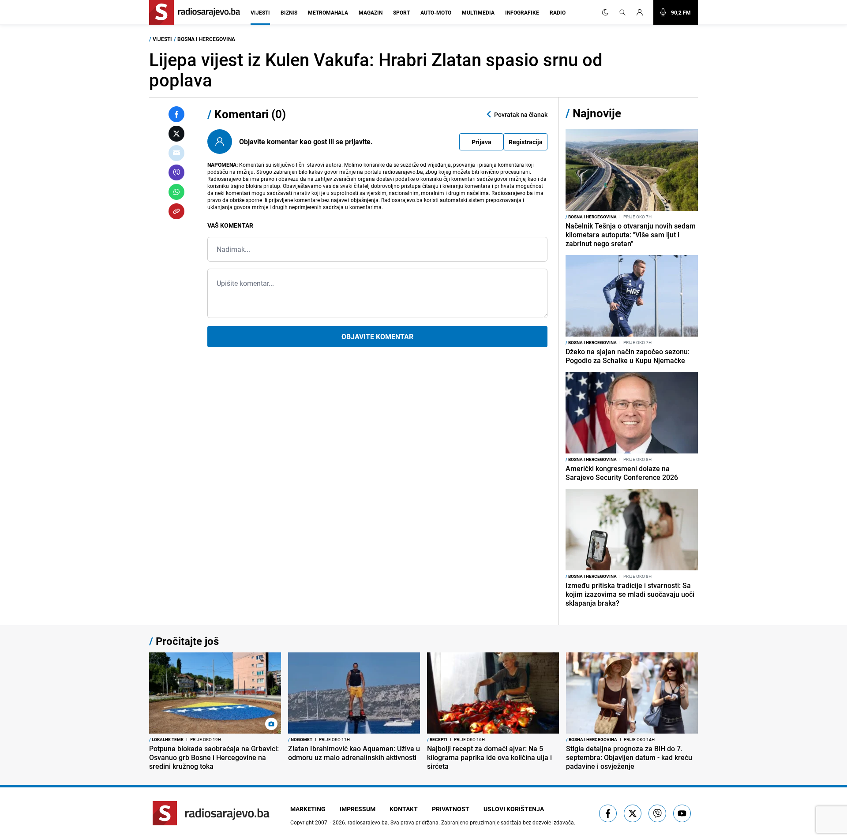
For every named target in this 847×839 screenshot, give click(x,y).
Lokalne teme (166, 739)
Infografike (522, 12)
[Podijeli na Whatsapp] (176, 192)
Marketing (308, 809)
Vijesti (260, 12)
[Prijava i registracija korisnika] (642, 12)
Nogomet (300, 739)
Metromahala (328, 12)
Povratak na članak (520, 114)
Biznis (289, 12)
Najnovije (597, 113)
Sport (401, 12)
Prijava (481, 142)
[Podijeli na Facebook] (176, 114)
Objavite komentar (377, 336)
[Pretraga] (622, 12)
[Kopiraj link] (176, 211)
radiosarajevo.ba (368, 822)
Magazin (370, 12)
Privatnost (450, 809)
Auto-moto (435, 12)
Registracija (526, 142)
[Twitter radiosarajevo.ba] (632, 813)
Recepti (437, 739)
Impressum (357, 809)
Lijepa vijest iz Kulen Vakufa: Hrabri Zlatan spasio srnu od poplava (376, 70)
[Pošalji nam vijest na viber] (657, 813)
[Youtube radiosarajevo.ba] (682, 813)
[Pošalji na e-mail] (176, 153)
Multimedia (478, 12)
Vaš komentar (230, 225)
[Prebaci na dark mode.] (605, 12)
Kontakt (404, 809)
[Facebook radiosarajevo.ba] (608, 813)
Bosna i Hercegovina (206, 38)
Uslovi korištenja (513, 809)
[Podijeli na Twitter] (176, 134)
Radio (558, 12)
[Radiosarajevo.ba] (211, 813)
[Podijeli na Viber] (176, 172)
